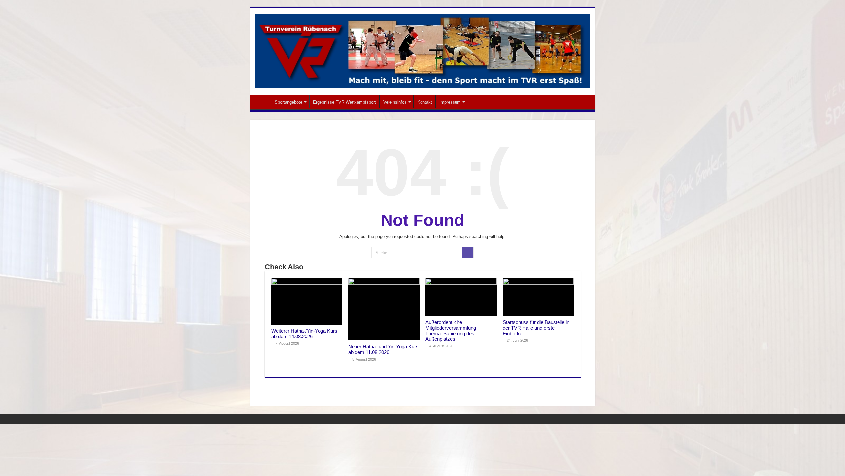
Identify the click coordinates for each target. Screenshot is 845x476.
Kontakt (424, 102)
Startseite (262, 101)
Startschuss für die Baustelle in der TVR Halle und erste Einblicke (536, 327)
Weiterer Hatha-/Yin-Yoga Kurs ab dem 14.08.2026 (304, 333)
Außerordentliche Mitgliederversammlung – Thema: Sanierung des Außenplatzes (452, 330)
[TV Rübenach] (422, 50)
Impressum (450, 102)
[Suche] (467, 252)
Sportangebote (288, 102)
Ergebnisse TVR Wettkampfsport (344, 102)
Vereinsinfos (395, 102)
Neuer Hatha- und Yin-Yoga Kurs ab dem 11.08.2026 (383, 349)
